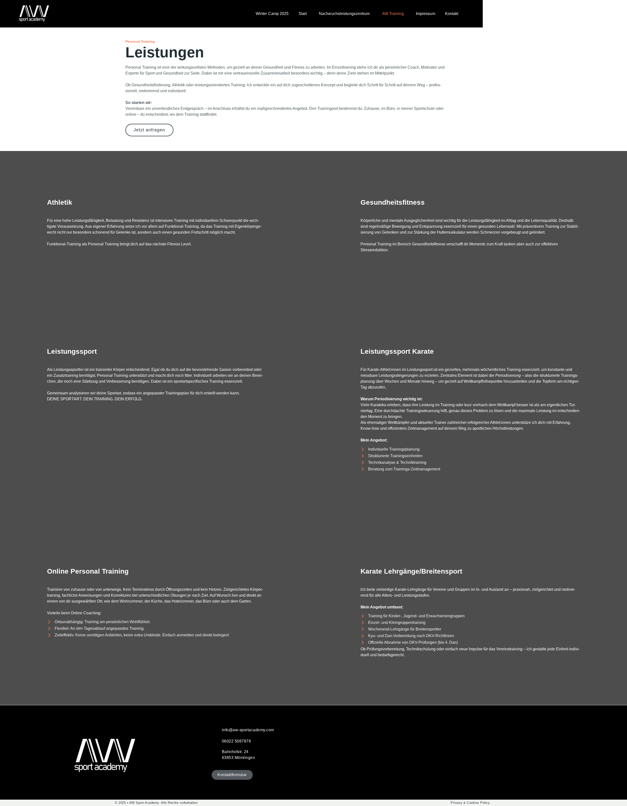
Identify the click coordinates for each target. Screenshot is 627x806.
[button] (304, 13)
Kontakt (451, 14)
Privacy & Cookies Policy (470, 803)
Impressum (425, 14)
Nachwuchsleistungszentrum (344, 14)
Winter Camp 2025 (272, 14)
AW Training (393, 14)
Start (303, 14)
